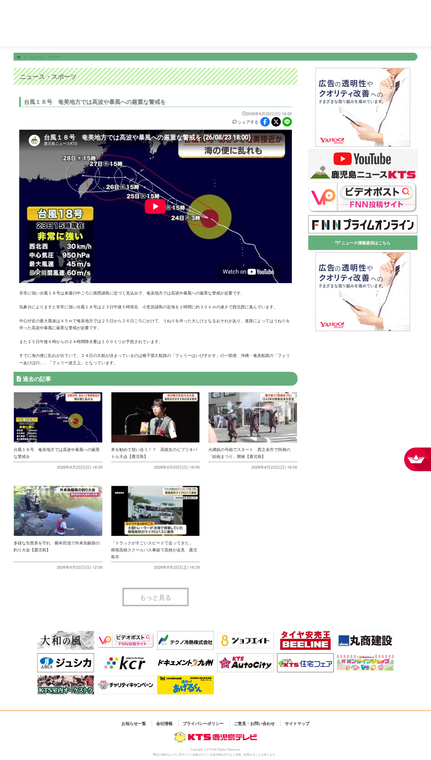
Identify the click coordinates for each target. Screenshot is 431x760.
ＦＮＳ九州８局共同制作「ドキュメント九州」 (302, 10)
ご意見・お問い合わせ (254, 723)
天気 (247, 34)
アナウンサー (323, 34)
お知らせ (399, 34)
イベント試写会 (285, 34)
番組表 (49, 10)
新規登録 (393, 14)
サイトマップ (297, 723)
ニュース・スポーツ (45, 56)
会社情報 (361, 34)
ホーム (133, 34)
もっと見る (155, 597)
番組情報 (171, 34)
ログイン (410, 14)
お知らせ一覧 (133, 723)
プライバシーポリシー (203, 723)
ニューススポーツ (209, 34)
